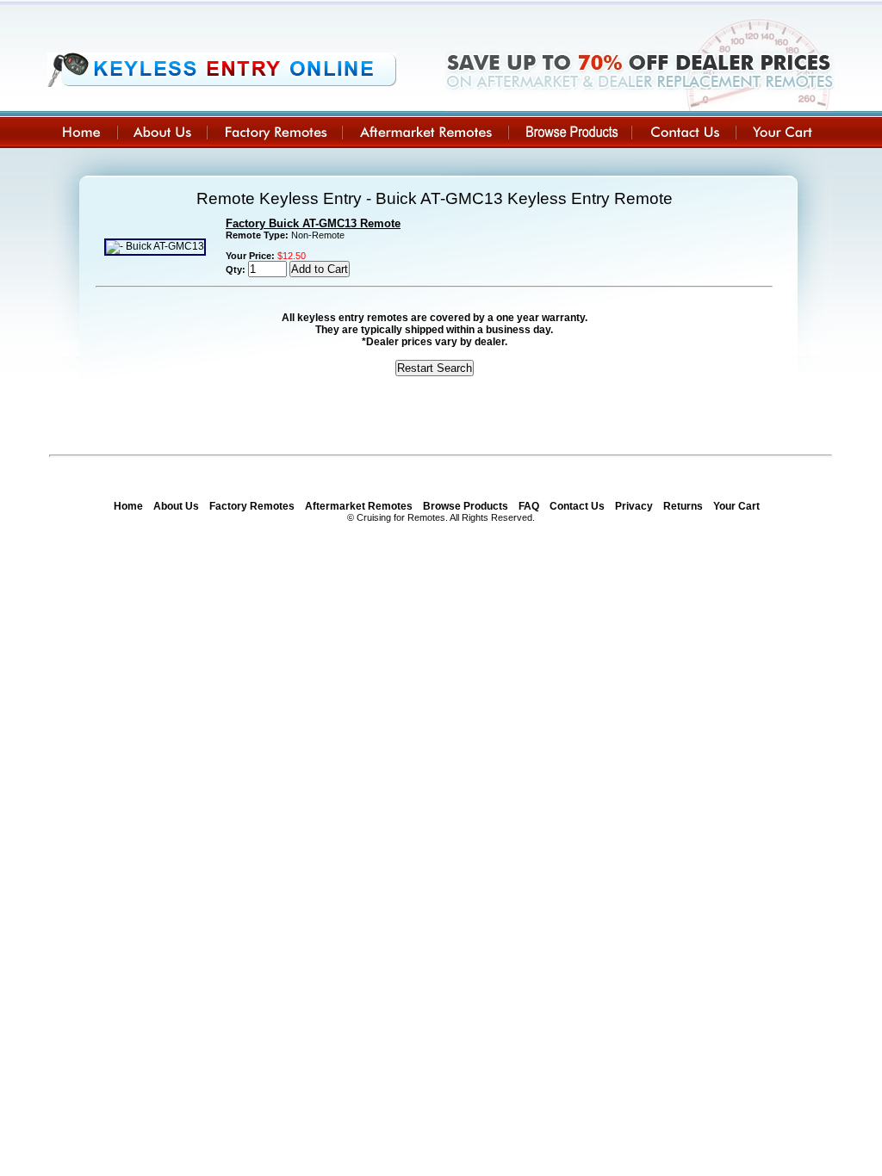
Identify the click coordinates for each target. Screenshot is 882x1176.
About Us (176, 506)
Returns (683, 506)
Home (128, 506)
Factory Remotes (252, 506)
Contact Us (577, 506)
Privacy (634, 506)
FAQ (529, 506)
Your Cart (736, 506)
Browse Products (465, 506)
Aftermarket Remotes (359, 506)
